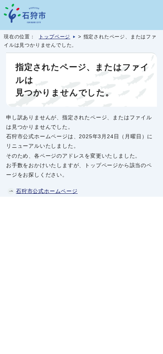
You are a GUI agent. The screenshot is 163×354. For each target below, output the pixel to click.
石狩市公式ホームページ (47, 191)
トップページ (54, 37)
